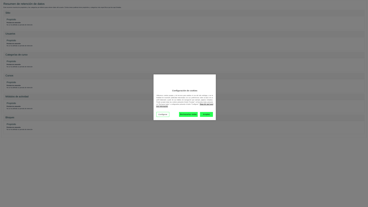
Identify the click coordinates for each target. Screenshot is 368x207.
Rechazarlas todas (188, 114)
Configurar (162, 114)
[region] (185, 97)
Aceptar (206, 114)
